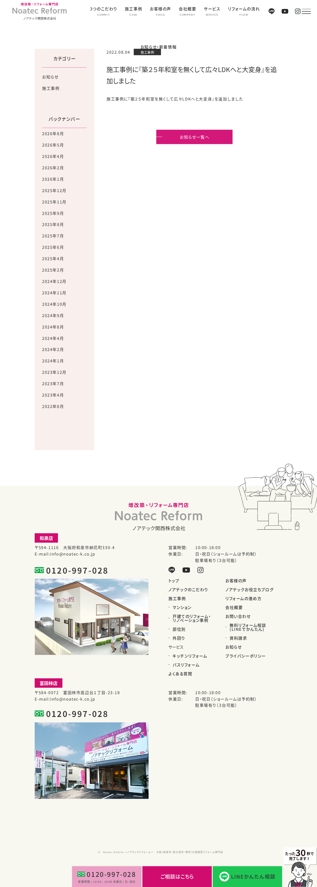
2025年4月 (53, 258)
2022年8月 (53, 406)
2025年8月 (53, 224)
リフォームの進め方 (243, 598)
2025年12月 (54, 190)
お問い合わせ (238, 616)
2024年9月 (53, 315)
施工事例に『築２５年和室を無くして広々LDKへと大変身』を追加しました (174, 99)
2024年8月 (53, 327)
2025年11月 (54, 202)
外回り (179, 638)
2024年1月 (53, 361)
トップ (174, 581)
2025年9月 (53, 213)
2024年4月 (53, 338)
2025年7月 (53, 236)
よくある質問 (180, 674)
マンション (182, 607)
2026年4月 (53, 156)
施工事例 (133, 9)
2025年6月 (53, 247)
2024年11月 (54, 293)
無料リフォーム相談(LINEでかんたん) (248, 627)
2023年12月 (54, 372)
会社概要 (187, 9)
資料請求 (238, 638)
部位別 (179, 629)
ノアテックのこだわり (188, 589)
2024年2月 (53, 349)
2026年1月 (53, 179)
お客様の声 (160, 9)
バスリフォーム (186, 665)
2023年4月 (53, 395)
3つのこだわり (103, 9)
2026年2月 (53, 168)
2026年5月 (53, 145)
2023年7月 (53, 383)
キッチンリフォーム (190, 656)
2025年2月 (53, 270)
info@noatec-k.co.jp (72, 554)
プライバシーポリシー (245, 656)
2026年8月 (53, 133)
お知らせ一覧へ (194, 137)
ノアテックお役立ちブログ (249, 589)
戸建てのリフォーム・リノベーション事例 (192, 618)
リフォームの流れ (244, 9)
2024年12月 (54, 281)
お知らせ (50, 77)
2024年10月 (54, 304)
